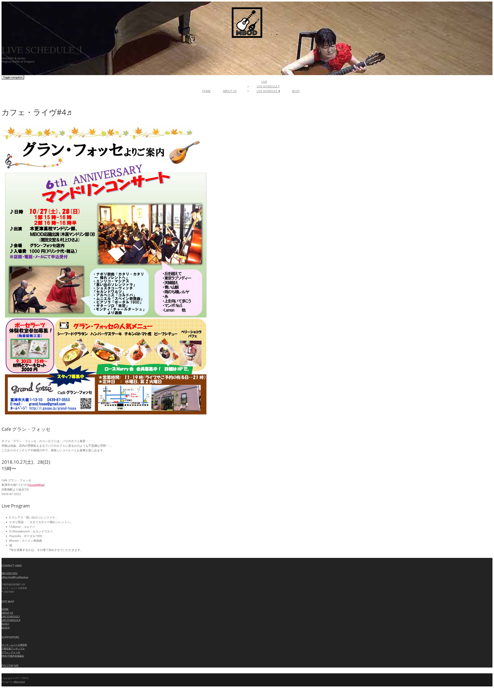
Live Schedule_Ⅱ (268, 91)
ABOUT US (7, 612)
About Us (230, 91)
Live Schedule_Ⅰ (268, 86)
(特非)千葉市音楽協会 (13, 655)
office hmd (19, 681)
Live (264, 82)
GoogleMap (36, 485)
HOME (5, 609)
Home (206, 91)
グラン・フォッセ (11, 652)
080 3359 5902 (10, 573)
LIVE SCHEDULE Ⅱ (11, 620)
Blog (296, 91)
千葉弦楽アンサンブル (13, 648)
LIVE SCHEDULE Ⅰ (11, 616)
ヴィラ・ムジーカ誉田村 (14, 644)
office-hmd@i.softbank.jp (15, 577)
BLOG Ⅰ (5, 623)
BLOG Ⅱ (5, 627)
